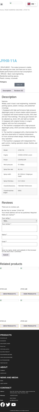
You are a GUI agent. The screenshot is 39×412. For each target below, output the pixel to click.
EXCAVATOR (3, 340)
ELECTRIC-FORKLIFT (5, 351)
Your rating (6, 218)
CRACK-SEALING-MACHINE (6, 357)
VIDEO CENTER (3, 383)
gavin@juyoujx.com (14, 400)
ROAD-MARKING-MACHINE (13, 10)
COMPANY (2, 370)
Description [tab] (7, 91)
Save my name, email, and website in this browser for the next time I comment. (19, 250)
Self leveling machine (4, 349)
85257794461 (13, 398)
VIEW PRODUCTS (9, 294)
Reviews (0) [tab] (18, 91)
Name (4, 234)
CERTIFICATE (3, 373)
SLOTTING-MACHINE (4, 360)
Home (2, 10)
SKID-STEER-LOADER (5, 343)
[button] (1, 4)
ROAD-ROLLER (3, 338)
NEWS (1, 380)
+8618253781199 (14, 395)
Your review (6, 224)
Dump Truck (2, 346)
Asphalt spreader (4, 362)
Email (4, 241)
